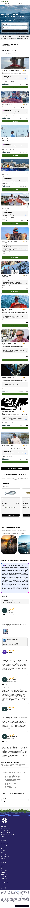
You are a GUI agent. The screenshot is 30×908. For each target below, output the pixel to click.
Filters (9, 53)
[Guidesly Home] (5, 1)
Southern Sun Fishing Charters (13, 779)
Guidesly (17, 891)
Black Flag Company (10, 775)
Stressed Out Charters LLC (12, 778)
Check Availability (14, 87)
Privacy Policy (4, 903)
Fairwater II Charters (10, 780)
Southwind (8, 786)
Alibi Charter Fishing (10, 787)
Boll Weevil (8, 784)
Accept (22, 906)
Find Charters (15, 31)
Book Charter (11, 515)
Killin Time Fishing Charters (12, 776)
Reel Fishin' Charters (10, 782)
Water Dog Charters (10, 783)
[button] (15, 769)
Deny (8, 906)
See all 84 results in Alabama (15, 468)
